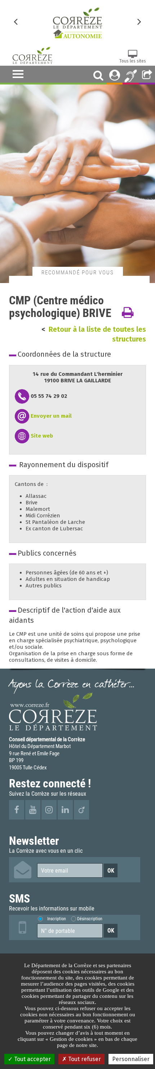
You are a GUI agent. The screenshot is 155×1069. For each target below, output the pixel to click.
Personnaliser (131, 1059)
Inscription (56, 918)
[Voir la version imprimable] (127, 313)
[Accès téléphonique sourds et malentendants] (131, 75)
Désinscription (89, 918)
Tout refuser (84, 1059)
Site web (42, 436)
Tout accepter (32, 1059)
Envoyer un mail (51, 416)
